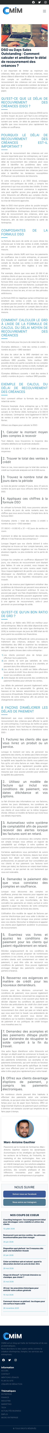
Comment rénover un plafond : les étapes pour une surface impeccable (24, 1302)
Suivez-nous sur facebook (25, 1194)
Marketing (6, 1404)
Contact (5, 1374)
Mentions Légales (10, 1377)
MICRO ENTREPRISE (9, 1417)
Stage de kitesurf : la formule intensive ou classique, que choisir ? (22, 1276)
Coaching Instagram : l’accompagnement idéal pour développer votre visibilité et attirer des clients (24, 1221)
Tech (3, 1407)
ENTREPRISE (6, 1394)
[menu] (44, 11)
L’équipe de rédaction (11, 1384)
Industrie (6, 1401)
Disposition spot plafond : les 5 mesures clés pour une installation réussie (23, 1249)
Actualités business (11, 1411)
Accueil (5, 1371)
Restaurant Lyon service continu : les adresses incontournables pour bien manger (24, 1236)
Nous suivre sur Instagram (24, 1202)
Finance (5, 1397)
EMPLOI (4, 1414)
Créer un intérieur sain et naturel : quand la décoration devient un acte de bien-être (22, 1262)
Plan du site (7, 1381)
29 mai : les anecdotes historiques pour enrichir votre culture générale (21, 1289)
